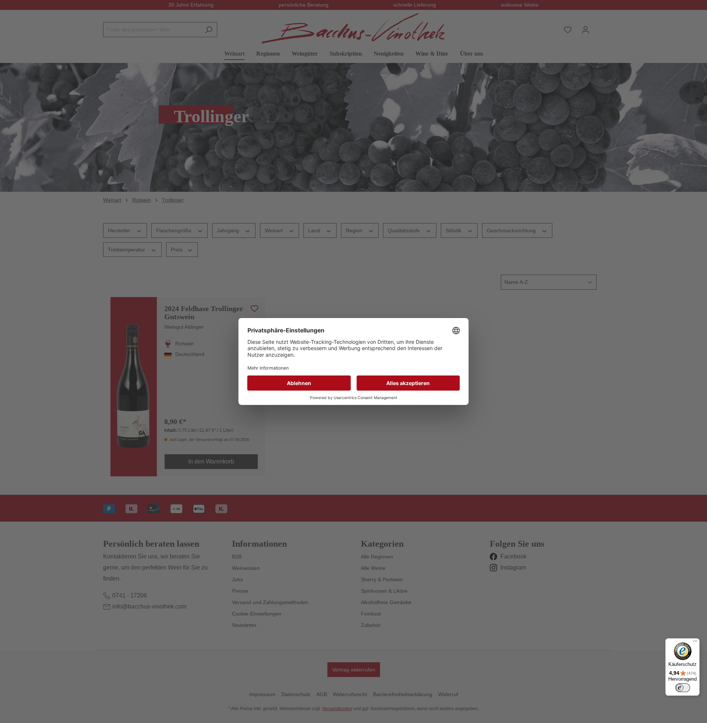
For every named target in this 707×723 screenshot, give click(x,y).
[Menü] (695, 642)
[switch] (682, 687)
